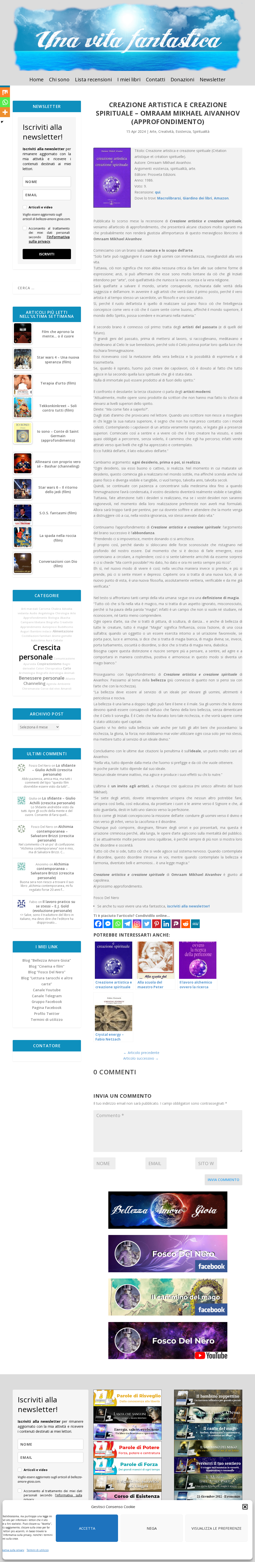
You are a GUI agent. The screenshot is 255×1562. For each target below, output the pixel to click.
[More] (5, 112)
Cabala (58, 640)
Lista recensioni (93, 80)
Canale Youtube (47, 990)
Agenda (51, 684)
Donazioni (182, 80)
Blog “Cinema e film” (46, 966)
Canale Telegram (47, 996)
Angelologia (46, 613)
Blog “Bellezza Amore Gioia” (46, 960)
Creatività (66, 622)
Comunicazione (64, 658)
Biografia (52, 622)
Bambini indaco (41, 631)
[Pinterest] (156, 923)
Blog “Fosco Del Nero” (46, 972)
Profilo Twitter (47, 1013)
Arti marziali (29, 609)
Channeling (34, 683)
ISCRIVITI (46, 254)
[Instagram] (137, 923)
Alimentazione (63, 631)
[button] (245, 1506)
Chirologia (62, 613)
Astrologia (56, 673)
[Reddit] (185, 923)
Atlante (70, 678)
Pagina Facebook (47, 1007)
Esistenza (183, 131)
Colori (40, 668)
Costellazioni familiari (36, 636)
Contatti (155, 80)
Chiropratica (53, 668)
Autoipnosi (49, 627)
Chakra (56, 609)
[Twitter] (146, 923)
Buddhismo (65, 627)
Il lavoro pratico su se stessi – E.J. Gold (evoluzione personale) (54, 906)
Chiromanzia (31, 688)
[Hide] (2, 122)
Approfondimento (35, 617)
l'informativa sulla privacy (49, 239)
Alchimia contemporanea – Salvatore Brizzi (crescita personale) (52, 833)
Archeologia (27, 673)
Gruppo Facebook (47, 1001)
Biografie (42, 673)
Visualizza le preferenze (216, 1528)
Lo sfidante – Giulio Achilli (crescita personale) (53, 770)
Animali (69, 673)
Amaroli (66, 688)
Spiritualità (201, 131)
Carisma (44, 609)
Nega (152, 1528)
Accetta (87, 1528)
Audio (33, 613)
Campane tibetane (33, 622)
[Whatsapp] (117, 923)
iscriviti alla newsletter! (188, 906)
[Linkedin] (166, 923)
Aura (49, 640)
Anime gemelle (62, 636)
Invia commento (223, 1179)
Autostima (38, 640)
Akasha (65, 617)
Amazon (221, 198)
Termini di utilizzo (38, 1550)
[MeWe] (195, 923)
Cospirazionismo (49, 664)
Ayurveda (29, 664)
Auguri (24, 631)
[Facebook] (98, 923)
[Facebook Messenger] (108, 923)
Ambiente (64, 684)
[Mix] (5, 92)
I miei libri (128, 80)
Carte (67, 668)
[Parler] (176, 923)
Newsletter (213, 80)
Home (36, 80)
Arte (73, 613)
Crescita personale (40, 652)
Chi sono (59, 80)
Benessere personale (41, 678)
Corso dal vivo (50, 688)
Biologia (53, 617)
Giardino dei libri (197, 198)
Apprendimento (30, 627)
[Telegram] (127, 923)
